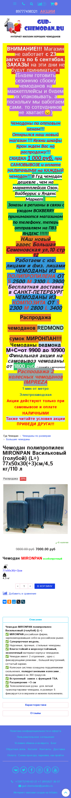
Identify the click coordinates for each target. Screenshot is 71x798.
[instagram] (39, 770)
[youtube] (55, 770)
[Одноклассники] (9, 602)
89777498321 (26, 11)
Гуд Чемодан (10, 436)
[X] (18, 602)
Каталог (32, 749)
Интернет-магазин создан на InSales (35, 792)
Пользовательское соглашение (35, 737)
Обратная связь (16, 749)
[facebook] (31, 770)
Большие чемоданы (18, 439)
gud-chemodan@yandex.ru (37, 786)
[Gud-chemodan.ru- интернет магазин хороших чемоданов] (35, 27)
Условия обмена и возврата (32, 743)
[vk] (15, 770)
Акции (47, 12)
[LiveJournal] (23, 602)
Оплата (11, 755)
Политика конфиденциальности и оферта (35, 731)
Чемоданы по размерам (36, 436)
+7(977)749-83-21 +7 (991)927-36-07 (37, 782)
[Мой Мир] (14, 602)
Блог (53, 743)
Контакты (45, 749)
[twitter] (23, 770)
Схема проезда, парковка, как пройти (41, 755)
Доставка (59, 749)
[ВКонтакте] (5, 602)
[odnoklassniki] (47, 770)
